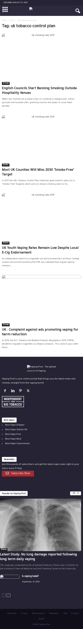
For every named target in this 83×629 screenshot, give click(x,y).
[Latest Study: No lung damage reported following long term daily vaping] (40, 525)
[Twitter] (28, 391)
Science (5, 243)
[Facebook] (6, 391)
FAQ (65, 614)
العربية (41, 619)
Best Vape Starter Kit (16, 430)
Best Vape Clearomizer (17, 444)
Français (75, 614)
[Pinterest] (21, 391)
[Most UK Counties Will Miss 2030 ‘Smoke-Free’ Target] (41, 140)
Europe (6, 83)
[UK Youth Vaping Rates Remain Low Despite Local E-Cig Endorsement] (41, 219)
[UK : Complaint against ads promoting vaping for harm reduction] (41, 300)
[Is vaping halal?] (9, 582)
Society (5, 165)
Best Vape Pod (13, 434)
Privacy (24, 614)
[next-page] (8, 595)
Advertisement (38, 614)
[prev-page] (4, 595)
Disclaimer (12, 614)
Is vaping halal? (30, 576)
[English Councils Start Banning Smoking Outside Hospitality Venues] (41, 59)
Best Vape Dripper (15, 425)
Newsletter (54, 614)
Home (4, 21)
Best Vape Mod (13, 439)
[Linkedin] (13, 391)
